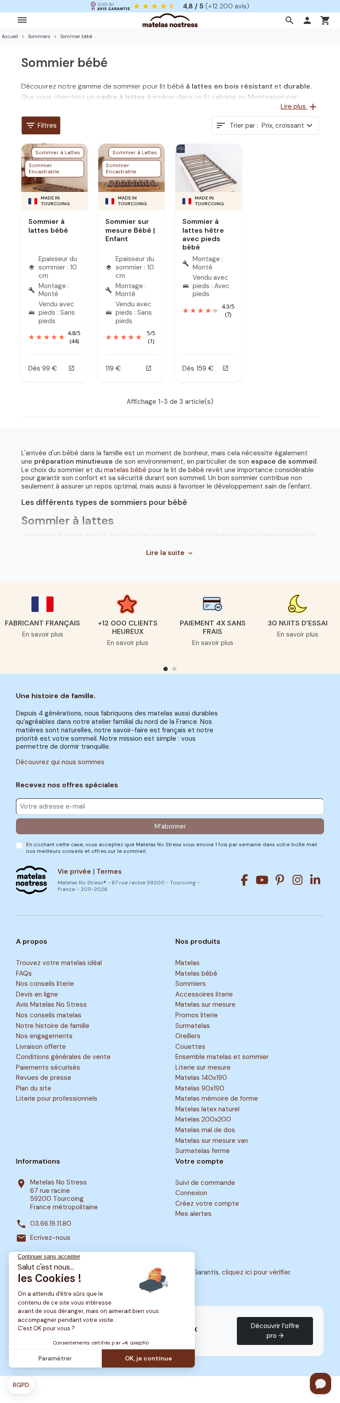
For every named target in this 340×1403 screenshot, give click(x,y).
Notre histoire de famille (52, 1025)
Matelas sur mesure (205, 1004)
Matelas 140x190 (201, 1077)
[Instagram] (297, 880)
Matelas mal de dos (205, 1130)
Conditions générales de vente (63, 1056)
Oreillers (188, 1036)
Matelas (187, 962)
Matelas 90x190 (199, 1088)
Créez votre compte (207, 1203)
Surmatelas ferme (202, 1150)
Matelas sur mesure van (211, 1140)
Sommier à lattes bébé (48, 225)
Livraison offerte (41, 1046)
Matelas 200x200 (203, 1119)
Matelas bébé (196, 973)
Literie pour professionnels (56, 1098)
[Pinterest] (280, 880)
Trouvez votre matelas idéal (59, 962)
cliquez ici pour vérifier (256, 1272)
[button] (290, 20)
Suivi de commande (205, 1182)
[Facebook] (244, 880)
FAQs (24, 973)
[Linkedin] (315, 880)
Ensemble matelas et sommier (222, 1056)
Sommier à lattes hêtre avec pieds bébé (203, 234)
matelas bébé (125, 469)
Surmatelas (192, 1025)
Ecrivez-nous (50, 1238)
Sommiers (190, 984)
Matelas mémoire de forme (216, 1098)
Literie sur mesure (203, 1067)
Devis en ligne (37, 994)
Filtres (41, 125)
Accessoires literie (204, 994)
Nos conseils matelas (48, 1015)
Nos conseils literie (45, 984)
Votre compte (199, 1161)
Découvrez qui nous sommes (60, 762)
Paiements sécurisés (48, 1067)
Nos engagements (44, 1036)
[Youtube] (262, 880)
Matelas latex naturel (207, 1109)
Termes (109, 871)
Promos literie (196, 1015)
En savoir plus (42, 634)
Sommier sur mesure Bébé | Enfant (130, 230)
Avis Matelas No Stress (51, 1004)
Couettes (190, 1046)
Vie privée (74, 871)
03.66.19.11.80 (50, 1223)
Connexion (191, 1192)
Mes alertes (193, 1213)
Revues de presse (43, 1077)
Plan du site (33, 1088)
